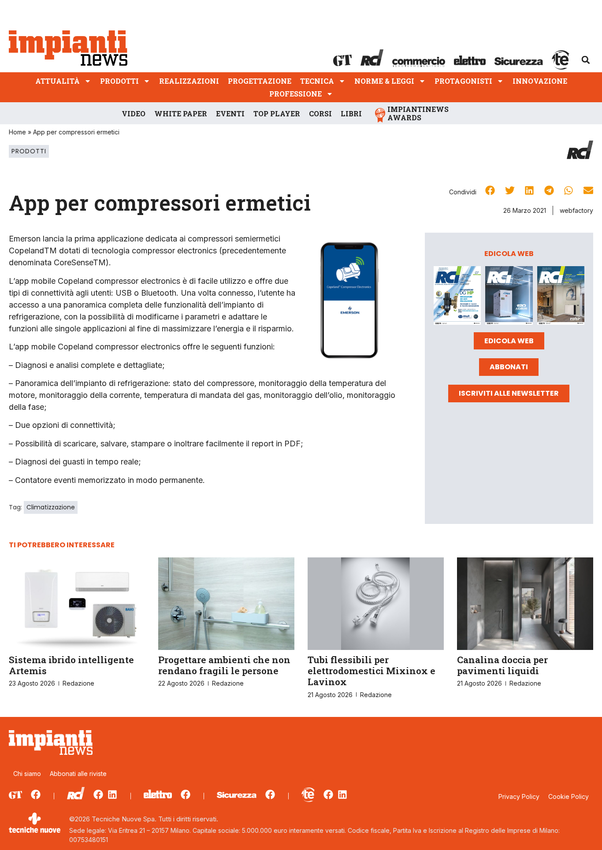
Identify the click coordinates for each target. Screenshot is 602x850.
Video (133, 113)
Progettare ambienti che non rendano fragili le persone (224, 665)
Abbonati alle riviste (78, 773)
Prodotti (119, 80)
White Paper (180, 113)
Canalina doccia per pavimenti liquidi (502, 665)
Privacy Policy (518, 796)
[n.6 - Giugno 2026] (508, 297)
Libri (351, 113)
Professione (295, 93)
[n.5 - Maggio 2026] (560, 297)
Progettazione (259, 80)
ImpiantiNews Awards (418, 113)
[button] (585, 59)
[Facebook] (36, 794)
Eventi (230, 113)
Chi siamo (27, 773)
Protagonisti (463, 80)
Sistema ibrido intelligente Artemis (71, 665)
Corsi (320, 113)
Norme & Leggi (384, 80)
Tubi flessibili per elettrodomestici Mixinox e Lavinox (371, 670)
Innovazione (540, 80)
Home (17, 132)
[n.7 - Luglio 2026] (457, 297)
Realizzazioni (189, 80)
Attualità (57, 80)
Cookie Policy (568, 796)
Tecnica (317, 80)
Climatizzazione (50, 507)
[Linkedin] (112, 794)
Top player (276, 113)
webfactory (576, 210)
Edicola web (509, 341)
